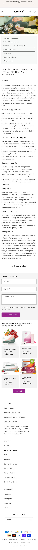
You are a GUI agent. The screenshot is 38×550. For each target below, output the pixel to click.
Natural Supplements (11, 42)
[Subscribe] (30, 520)
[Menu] (2, 11)
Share (6, 80)
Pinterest (7, 503)
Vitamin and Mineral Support (14, 46)
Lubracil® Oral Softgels (10, 349)
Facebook (7, 494)
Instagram (8, 499)
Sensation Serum (26, 348)
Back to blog (20, 266)
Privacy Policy (9, 473)
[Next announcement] (34, 3)
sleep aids (30, 195)
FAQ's (6, 455)
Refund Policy (9, 469)
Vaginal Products (9, 57)
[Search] (30, 11)
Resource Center (10, 450)
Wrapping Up (8, 61)
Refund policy (31, 539)
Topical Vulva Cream (12, 413)
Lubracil (10, 539)
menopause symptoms (10, 88)
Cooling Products (9, 50)
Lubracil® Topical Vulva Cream (10, 379)
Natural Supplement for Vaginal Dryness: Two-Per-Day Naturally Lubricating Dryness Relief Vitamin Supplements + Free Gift (17, 430)
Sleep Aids (7, 53)
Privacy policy (13, 543)
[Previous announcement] (4, 3)
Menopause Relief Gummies (27, 378)
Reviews (7, 459)
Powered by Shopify (19, 539)
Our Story (7, 446)
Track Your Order (10, 482)
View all (19, 391)
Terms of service (25, 543)
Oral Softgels (9, 408)
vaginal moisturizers (24, 215)
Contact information (19, 546)
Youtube (7, 508)
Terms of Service (10, 464)
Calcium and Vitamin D (10, 141)
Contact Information (12, 477)
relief (21, 126)
